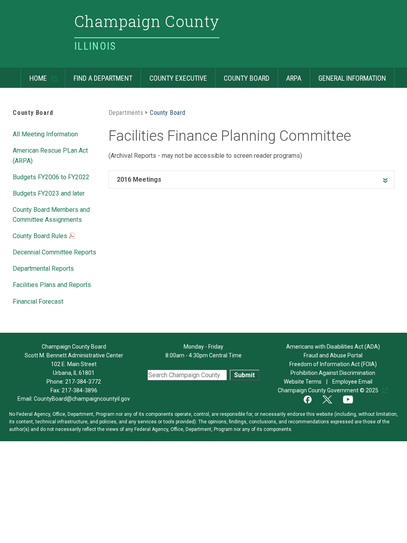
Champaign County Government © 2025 (329, 390)
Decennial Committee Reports (54, 251)
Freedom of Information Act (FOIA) (333, 364)
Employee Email (353, 381)
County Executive (173, 75)
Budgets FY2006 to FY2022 (51, 176)
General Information (348, 75)
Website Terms (303, 381)
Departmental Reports (43, 268)
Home (34, 75)
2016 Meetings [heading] (139, 179)
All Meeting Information (45, 133)
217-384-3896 (79, 390)
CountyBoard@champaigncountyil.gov (82, 399)
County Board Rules (41, 236)
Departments (126, 112)
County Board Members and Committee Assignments (51, 214)
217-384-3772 (83, 381)
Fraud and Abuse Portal (333, 355)
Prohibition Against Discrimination (333, 373)
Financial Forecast (38, 301)
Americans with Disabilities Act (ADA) (333, 346)
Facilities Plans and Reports (52, 284)
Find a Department (98, 75)
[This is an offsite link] (312, 399)
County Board (242, 75)
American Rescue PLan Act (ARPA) (50, 154)
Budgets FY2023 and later (49, 192)
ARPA (289, 75)
